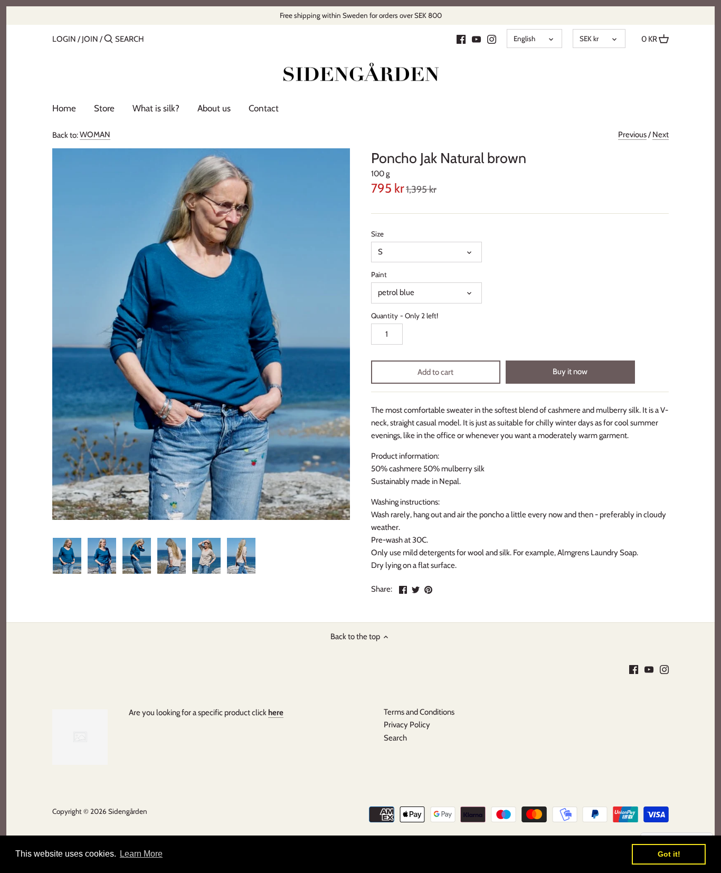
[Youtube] (476, 39)
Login (64, 39)
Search (395, 738)
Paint (379, 274)
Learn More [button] (141, 853)
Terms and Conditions (419, 712)
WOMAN (95, 134)
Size (377, 234)
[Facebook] (461, 39)
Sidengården (127, 811)
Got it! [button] (669, 854)
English (524, 38)
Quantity (404, 315)
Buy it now (570, 371)
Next (660, 134)
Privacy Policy (407, 724)
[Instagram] (491, 39)
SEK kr (589, 38)
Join (90, 39)
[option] (67, 555)
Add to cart (435, 372)
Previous (632, 134)
